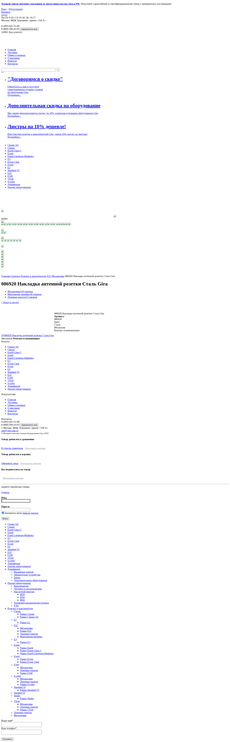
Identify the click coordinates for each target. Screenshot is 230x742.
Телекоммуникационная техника (31, 603)
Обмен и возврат (17, 55)
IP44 (22, 597)
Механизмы (58, 276)
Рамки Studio (27, 698)
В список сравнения (12, 448)
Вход (4, 9)
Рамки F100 (26, 673)
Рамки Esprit (26, 648)
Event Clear (13, 162)
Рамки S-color (27, 684)
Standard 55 (13, 170)
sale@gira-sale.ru (9, 430)
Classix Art (13, 145)
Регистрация (16, 9)
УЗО (16, 605)
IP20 (22, 594)
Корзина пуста (5, 13)
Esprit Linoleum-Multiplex (21, 156)
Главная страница (10, 276)
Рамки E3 (25, 642)
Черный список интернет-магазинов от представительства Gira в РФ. (40, 3)
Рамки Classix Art (29, 617)
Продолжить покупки (35, 448)
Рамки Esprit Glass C (31, 650)
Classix (11, 148)
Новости (12, 61)
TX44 (10, 178)
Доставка (12, 52)
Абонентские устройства (27, 574)
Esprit (10, 153)
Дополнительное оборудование (30, 580)
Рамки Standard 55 (29, 690)
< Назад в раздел (10, 302)
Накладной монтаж (24, 591)
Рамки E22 (25, 631)
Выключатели (21, 586)
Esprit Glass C (15, 150)
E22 (10, 173)
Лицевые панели (22, 297)
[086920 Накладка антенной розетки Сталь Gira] (27, 335)
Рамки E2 (25, 622)
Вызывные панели (24, 572)
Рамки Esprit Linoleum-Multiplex (37, 653)
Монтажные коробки (24, 294)
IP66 (22, 600)
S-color (11, 181)
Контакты (13, 63)
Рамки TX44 (26, 709)
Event (10, 164)
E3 (9, 159)
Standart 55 (19, 693)
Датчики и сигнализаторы (28, 588)
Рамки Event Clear (29, 662)
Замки (17, 577)
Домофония (14, 184)
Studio (17, 695)
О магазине (14, 58)
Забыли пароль (30, 513)
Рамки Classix (27, 614)
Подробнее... (14, 95)
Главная (12, 49)
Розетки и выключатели (33, 276)
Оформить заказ (9, 463)
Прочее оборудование (19, 187)
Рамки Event (26, 659)
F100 (10, 176)
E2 (9, 167)
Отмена (5, 492)
